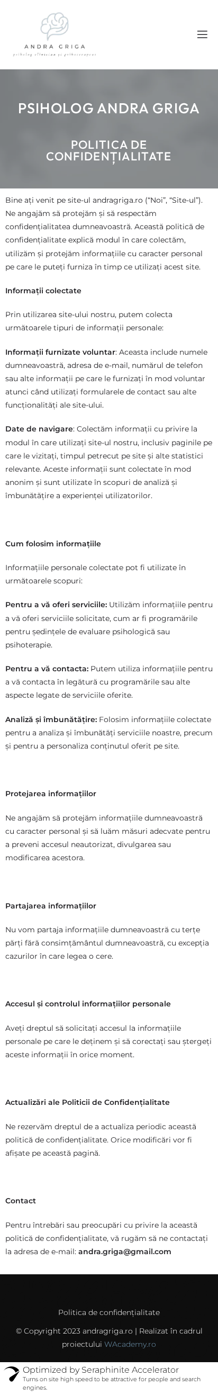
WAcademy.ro (130, 1344)
